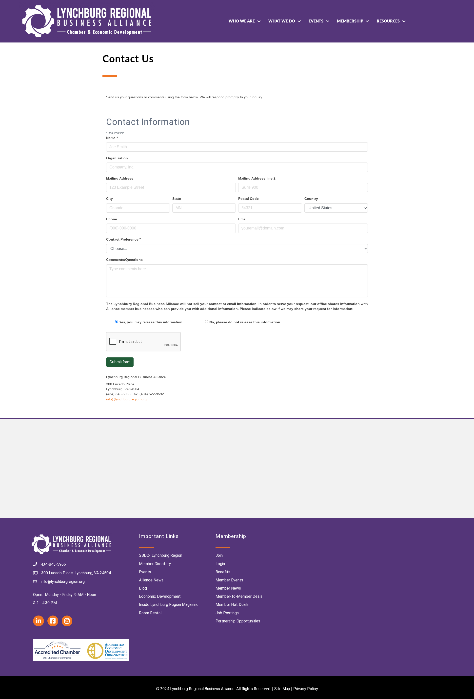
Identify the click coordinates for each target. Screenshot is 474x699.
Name (112, 138)
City (109, 199)
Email (242, 219)
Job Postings (227, 613)
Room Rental (150, 613)
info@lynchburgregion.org (126, 399)
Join (219, 555)
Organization (117, 158)
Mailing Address (119, 178)
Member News (228, 588)
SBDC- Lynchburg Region (160, 555)
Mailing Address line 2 (257, 178)
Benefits (223, 572)
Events (316, 21)
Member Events (229, 580)
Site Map (282, 688)
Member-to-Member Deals (239, 596)
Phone (111, 219)
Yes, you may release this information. (151, 322)
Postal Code (248, 199)
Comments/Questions (124, 260)
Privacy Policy (305, 688)
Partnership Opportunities (238, 621)
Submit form (119, 362)
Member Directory (155, 563)
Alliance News (151, 580)
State (176, 199)
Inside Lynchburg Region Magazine (168, 604)
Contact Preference (123, 239)
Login (220, 563)
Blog (143, 588)
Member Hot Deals (232, 604)
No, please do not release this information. (245, 322)
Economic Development (160, 596)
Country (311, 199)
